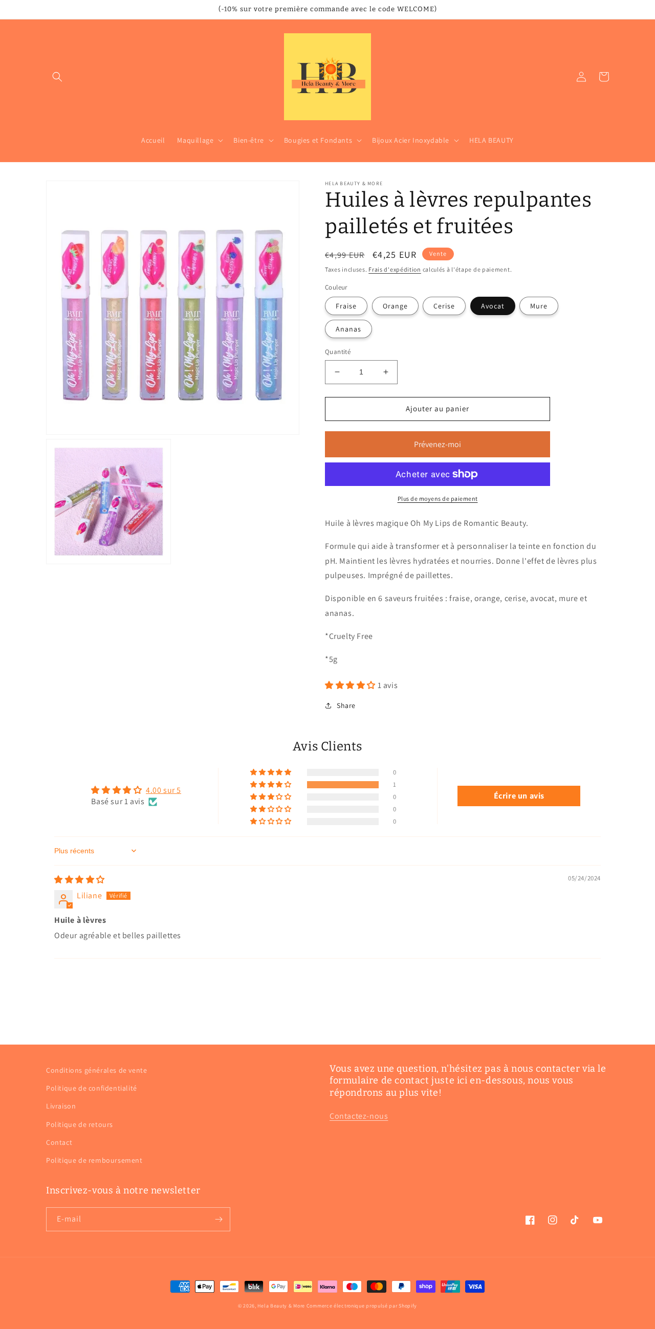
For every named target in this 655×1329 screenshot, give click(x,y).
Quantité (338, 351)
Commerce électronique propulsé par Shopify (362, 1305)
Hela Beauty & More (281, 1305)
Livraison (61, 1106)
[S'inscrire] (218, 1219)
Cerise (444, 306)
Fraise (346, 306)
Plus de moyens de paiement (438, 498)
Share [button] (346, 705)
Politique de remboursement (94, 1160)
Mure (539, 306)
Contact (59, 1142)
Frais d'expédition (394, 269)
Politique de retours (79, 1124)
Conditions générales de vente (96, 1070)
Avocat (493, 306)
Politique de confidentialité (91, 1088)
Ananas (348, 329)
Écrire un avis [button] (519, 795)
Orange (395, 306)
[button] (57, 76)
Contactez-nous (359, 1116)
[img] (79, 879)
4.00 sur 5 (163, 790)
